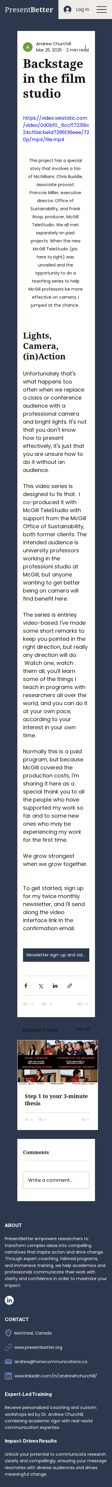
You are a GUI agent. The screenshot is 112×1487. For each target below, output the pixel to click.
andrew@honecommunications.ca (50, 1362)
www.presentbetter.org (38, 1347)
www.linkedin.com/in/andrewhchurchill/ (55, 1376)
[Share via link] (70, 986)
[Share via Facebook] (26, 986)
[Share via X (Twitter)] (40, 986)
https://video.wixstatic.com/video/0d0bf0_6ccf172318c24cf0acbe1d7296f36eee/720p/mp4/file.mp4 (56, 129)
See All (83, 1029)
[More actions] (85, 47)
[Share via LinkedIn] (55, 986)
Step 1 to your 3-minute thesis (56, 1099)
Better (29, 9)
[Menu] (102, 9)
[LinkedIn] (9, 1300)
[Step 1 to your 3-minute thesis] (58, 1062)
